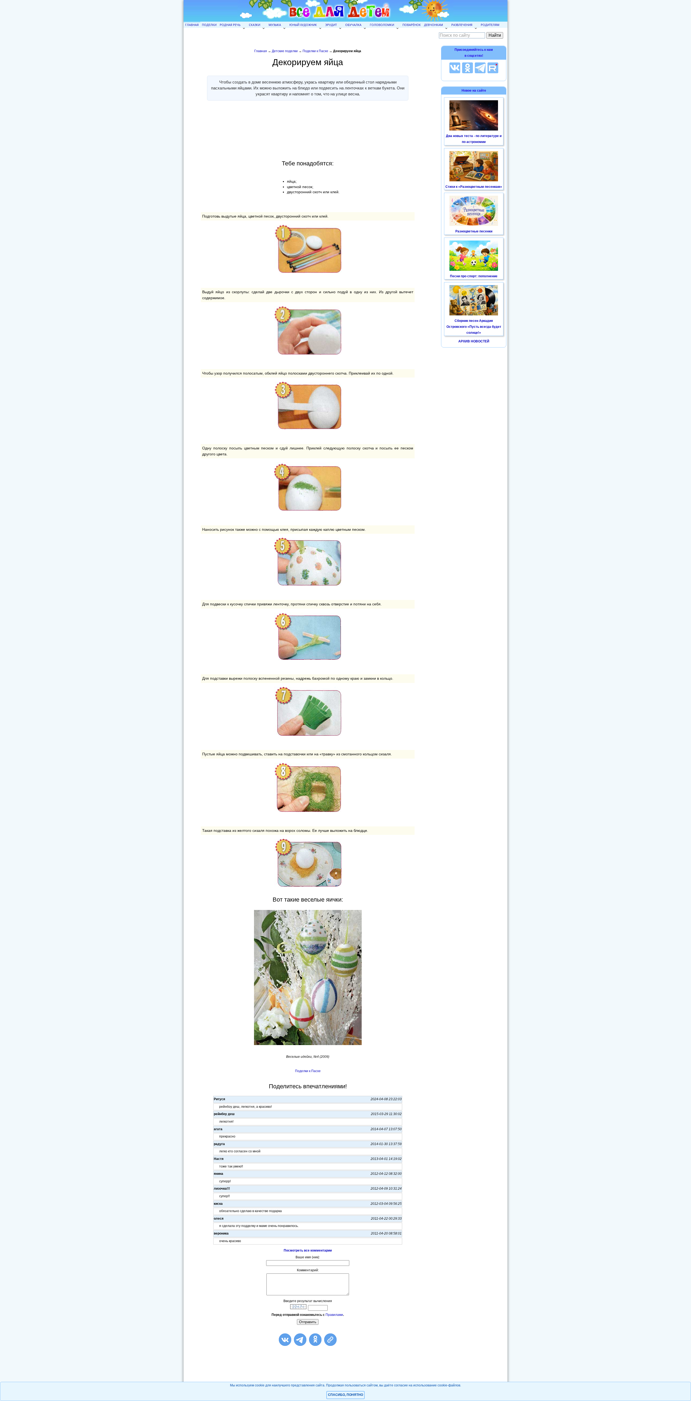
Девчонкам (433, 25)
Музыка (275, 25)
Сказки (254, 25)
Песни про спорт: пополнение (473, 276)
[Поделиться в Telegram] (300, 1339)
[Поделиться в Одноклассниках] (315, 1339)
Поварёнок (411, 25)
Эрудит (331, 25)
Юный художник (303, 25)
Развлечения (461, 25)
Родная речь (230, 25)
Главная (192, 25)
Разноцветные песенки (473, 231)
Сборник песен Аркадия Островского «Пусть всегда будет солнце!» (473, 326)
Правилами (334, 1315)
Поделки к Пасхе (315, 51)
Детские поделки (285, 51)
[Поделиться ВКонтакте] (285, 1339)
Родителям (490, 25)
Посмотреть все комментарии (308, 1250)
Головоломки (382, 25)
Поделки (209, 25)
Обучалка (353, 25)
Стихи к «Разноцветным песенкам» (473, 187)
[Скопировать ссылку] (330, 1339)
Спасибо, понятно (345, 1395)
